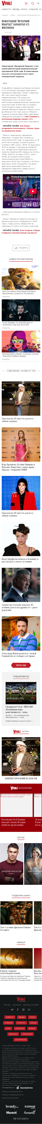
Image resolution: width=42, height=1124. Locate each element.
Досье (21, 837)
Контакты (17, 1005)
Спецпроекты (21, 676)
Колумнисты (20, 1039)
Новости (10, 1017)
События (8, 1023)
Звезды (22, 1017)
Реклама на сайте (30, 1005)
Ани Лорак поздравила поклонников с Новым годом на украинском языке (20, 128)
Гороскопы (27, 1034)
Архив (12, 15)
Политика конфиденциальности (12, 1094)
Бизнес (32, 1028)
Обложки (13, 1034)
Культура (21, 1023)
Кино (8, 1028)
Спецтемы (20, 1028)
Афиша (21, 942)
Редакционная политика (10, 1098)
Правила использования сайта (12, 1091)
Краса (32, 1017)
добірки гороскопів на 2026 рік (21, 778)
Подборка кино (21, 896)
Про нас (7, 1005)
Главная (5, 15)
